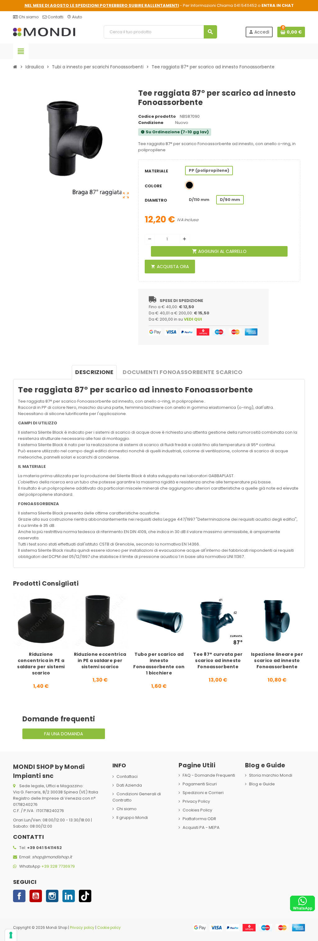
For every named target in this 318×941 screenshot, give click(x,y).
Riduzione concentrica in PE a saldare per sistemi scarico (41, 663)
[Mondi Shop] (44, 31)
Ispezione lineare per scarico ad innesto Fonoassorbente (277, 660)
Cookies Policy (197, 810)
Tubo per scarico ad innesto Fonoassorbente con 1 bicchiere (158, 663)
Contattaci (127, 776)
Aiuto (74, 17)
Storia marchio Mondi (270, 775)
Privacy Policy (196, 801)
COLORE (153, 186)
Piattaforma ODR (199, 819)
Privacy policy (82, 927)
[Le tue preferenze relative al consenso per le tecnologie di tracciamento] (11, 935)
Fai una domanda (63, 734)
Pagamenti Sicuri (200, 784)
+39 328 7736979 (58, 866)
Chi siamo (28, 17)
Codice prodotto (157, 116)
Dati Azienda (129, 785)
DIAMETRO (156, 200)
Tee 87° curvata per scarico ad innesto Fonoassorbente (218, 660)
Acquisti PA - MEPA (201, 827)
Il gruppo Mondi (132, 817)
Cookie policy (109, 927)
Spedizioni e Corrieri (203, 793)
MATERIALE (156, 171)
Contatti (55, 17)
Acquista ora (170, 266)
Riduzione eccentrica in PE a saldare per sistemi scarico (100, 660)
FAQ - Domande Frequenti (209, 775)
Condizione (150, 123)
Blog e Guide (262, 784)
